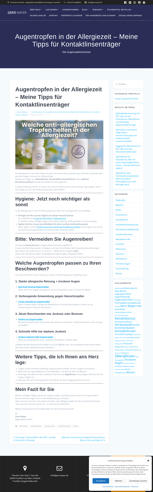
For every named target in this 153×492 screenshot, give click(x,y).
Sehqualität (129, 350)
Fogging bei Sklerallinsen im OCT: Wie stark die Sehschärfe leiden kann (128, 149)
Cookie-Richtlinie (108, 486)
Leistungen (51, 9)
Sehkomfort (134, 347)
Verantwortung (119, 369)
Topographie (119, 360)
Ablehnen (118, 481)
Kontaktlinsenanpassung (127, 224)
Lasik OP (122, 337)
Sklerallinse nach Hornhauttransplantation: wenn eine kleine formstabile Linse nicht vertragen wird (127, 179)
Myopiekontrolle (123, 239)
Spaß (137, 357)
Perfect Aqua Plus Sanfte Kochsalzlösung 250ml (58, 227)
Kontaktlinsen (50, 112)
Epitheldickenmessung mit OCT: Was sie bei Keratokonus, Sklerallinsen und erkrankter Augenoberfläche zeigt (128, 119)
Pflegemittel (119, 347)
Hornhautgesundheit (123, 312)
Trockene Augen (64, 426)
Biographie (121, 200)
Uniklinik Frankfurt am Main (124, 366)
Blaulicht (119, 205)
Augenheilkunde (122, 296)
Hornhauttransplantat (121, 315)
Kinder (136, 324)
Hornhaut (120, 309)
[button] (148, 460)
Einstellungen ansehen (138, 481)
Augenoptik (121, 299)
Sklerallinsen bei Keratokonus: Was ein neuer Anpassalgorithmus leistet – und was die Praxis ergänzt (128, 162)
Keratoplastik (123, 324)
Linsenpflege (129, 337)
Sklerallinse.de (38, 15)
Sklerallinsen (85, 112)
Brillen (118, 210)
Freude (117, 306)
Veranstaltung (122, 268)
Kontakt (53, 15)
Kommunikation (125, 327)
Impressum (134, 486)
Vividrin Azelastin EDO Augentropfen (35, 337)
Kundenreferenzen (124, 234)
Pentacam (128, 343)
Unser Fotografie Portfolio (126, 98)
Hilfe (139, 306)
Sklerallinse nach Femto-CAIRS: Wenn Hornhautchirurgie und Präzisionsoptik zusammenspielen (127, 135)
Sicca (135, 349)
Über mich (35, 9)
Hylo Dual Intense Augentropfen (33, 287)
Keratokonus (37, 112)
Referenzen (121, 249)
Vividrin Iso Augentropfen (30, 319)
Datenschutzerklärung (122, 486)
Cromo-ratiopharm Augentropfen (34, 301)
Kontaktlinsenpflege (124, 334)
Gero (17, 12)
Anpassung (119, 288)
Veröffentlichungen (71, 15)
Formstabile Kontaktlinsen (128, 302)
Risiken (127, 347)
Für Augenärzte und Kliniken (100, 15)
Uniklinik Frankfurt (129, 363)
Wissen (25, 114)
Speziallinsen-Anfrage (130, 15)
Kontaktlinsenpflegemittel (68, 112)
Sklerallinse (125, 353)
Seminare (97, 9)
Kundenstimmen (70, 9)
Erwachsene (137, 300)
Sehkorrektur (119, 350)
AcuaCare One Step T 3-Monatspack (50, 218)
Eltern (130, 299)
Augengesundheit (123, 293)
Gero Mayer (22, 112)
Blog (84, 9)
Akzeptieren (100, 481)
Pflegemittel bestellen (119, 9)
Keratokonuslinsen (123, 321)
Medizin (137, 337)
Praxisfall (120, 244)
